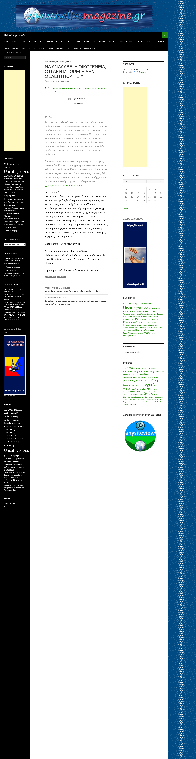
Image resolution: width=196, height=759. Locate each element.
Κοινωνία (140, 325)
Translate (143, 72)
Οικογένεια (60, 62)
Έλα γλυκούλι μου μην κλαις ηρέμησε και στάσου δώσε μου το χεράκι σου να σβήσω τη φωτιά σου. (76, 301)
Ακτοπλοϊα (136, 311)
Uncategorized (135, 307)
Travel (50, 48)
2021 (144, 368)
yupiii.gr (135, 389)
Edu (41, 41)
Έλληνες (150, 389)
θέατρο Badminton (156, 402)
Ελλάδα (126, 319)
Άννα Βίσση (142, 389)
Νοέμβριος (146, 402)
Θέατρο (139, 322)
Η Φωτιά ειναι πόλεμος (12, 267)
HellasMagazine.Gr (14, 35)
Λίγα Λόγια (8, 507)
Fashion (50, 41)
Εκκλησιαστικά (139, 394)
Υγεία (146, 332)
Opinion (161, 41)
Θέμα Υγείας (147, 322)
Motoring (151, 41)
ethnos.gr (127, 374)
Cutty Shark (159, 372)
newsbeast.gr (146, 374)
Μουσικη (132, 330)
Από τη (49, 186)
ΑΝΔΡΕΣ (127, 311)
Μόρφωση (51, 277)
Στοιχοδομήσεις (129, 333)
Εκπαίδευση (50, 62)
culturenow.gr (131, 371)
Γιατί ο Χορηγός (9, 504)
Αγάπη (156, 389)
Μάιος (154, 399)
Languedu (112, 41)
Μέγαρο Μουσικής (129, 327)
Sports (41, 48)
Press (23, 48)
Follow (59, 41)
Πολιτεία (62, 277)
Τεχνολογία (139, 333)
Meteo (140, 41)
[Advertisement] (135, 127)
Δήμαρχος (143, 314)
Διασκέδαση (152, 314)
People (15, 48)
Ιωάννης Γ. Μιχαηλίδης (130, 399)
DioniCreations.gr (10, 270)
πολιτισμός (127, 336)
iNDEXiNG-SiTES (89, 48)
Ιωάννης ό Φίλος (144, 399)
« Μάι (126, 208)
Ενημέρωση (141, 319)
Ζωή (134, 322)
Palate (6, 48)
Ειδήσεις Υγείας (128, 394)
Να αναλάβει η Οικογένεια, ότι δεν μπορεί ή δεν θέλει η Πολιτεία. (73, 289)
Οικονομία (140, 330)
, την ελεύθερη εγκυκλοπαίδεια (71, 186)
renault (145, 380)
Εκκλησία (146, 316)
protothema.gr (154, 377)
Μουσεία (126, 330)
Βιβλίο (152, 311)
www (6, 41)
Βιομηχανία (144, 392)
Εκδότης (77, 48)
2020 (130, 368)
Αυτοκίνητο (128, 391)
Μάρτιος (160, 399)
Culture (22, 41)
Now (14, 41)
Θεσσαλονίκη (139, 397)
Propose (32, 48)
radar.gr (139, 380)
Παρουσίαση (150, 330)
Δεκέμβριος (153, 392)
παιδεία (69, 62)
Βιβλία (136, 391)
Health (86, 41)
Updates (59, 48)
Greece (68, 41)
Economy (33, 41)
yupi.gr (127, 388)
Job (94, 41)
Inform (102, 41)
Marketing (130, 41)
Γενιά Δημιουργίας (129, 314)
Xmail (68, 48)
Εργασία (127, 322)
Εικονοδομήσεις (130, 316)
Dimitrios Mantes (10, 302)
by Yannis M (151, 368)
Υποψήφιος (153, 333)
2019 (125, 368)
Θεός (154, 322)
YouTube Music (154, 309)
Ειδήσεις (160, 314)
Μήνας (160, 327)
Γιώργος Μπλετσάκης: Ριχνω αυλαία (14, 296)
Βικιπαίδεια (56, 186)
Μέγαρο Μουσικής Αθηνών (146, 327)
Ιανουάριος (159, 397)
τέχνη (133, 335)
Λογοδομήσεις (150, 325)
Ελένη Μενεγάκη (129, 397)
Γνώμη (137, 314)
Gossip (77, 41)
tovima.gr (153, 380)
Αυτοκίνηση (145, 311)
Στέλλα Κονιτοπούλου (11, 264)
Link (121, 41)
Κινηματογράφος (129, 325)
